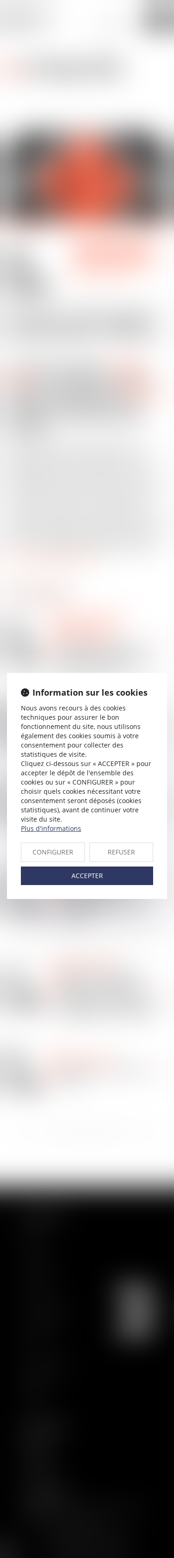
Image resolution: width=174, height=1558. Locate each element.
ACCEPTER (87, 875)
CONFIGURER (52, 852)
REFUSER (121, 852)
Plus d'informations (51, 828)
